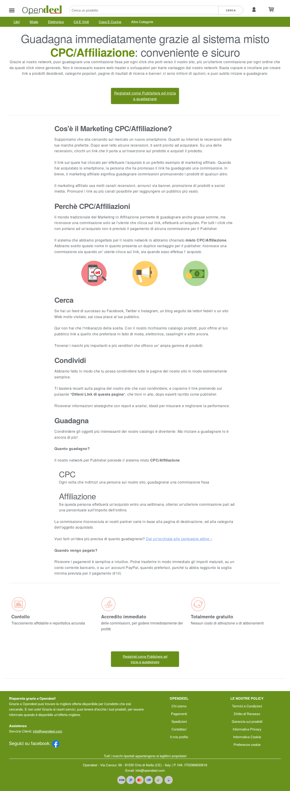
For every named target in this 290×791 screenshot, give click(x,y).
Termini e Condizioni (247, 706)
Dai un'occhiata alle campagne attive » (179, 538)
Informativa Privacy (247, 729)
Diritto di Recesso (247, 713)
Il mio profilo (179, 736)
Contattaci (179, 729)
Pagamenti (179, 713)
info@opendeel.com (47, 731)
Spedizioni (179, 721)
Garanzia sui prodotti (247, 721)
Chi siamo (179, 706)
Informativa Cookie (247, 736)
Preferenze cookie (247, 744)
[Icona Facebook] (55, 743)
